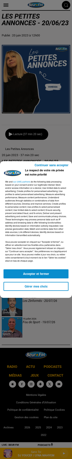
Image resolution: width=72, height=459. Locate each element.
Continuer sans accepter (52, 165)
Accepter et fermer (36, 274)
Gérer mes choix (36, 286)
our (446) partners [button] (21, 181)
